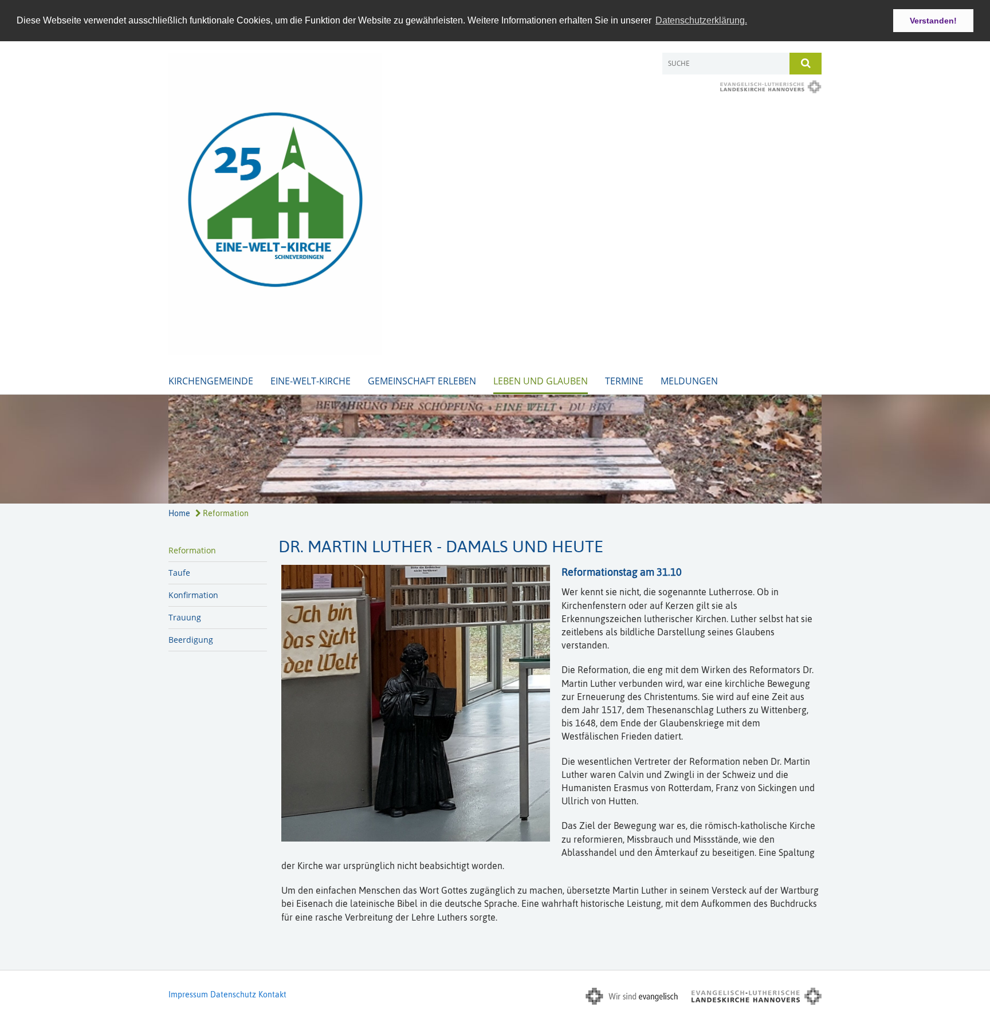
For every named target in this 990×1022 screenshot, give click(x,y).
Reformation (225, 513)
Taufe (179, 572)
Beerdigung (190, 639)
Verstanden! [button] (933, 20)
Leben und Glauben (540, 381)
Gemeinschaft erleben (422, 381)
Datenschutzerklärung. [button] (701, 20)
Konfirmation (193, 594)
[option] (495, 449)
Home (179, 513)
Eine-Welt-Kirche (310, 381)
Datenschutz (233, 994)
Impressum (188, 994)
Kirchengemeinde (210, 381)
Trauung (184, 617)
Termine (624, 381)
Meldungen (689, 381)
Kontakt (272, 994)
